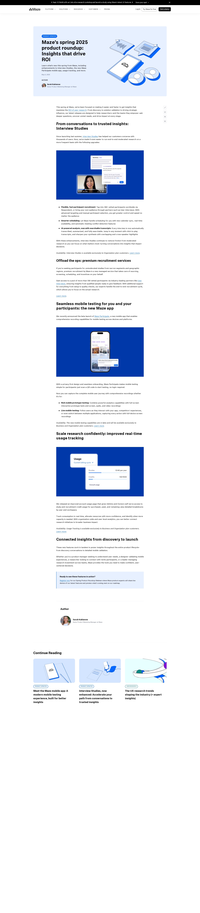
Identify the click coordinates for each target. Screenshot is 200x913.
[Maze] (34, 9)
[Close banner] (169, 2)
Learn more (135, 253)
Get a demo (164, 9)
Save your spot (141, 2)
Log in (138, 9)
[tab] (45, 80)
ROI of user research (77, 110)
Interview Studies (90, 137)
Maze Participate (101, 316)
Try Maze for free (149, 9)
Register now (65, 581)
